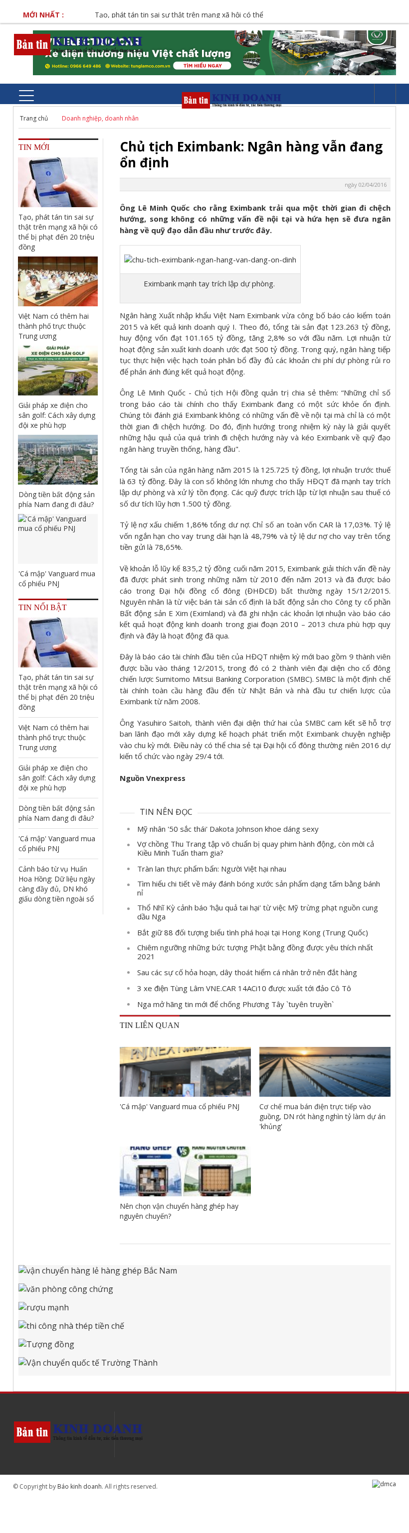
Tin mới (33, 147)
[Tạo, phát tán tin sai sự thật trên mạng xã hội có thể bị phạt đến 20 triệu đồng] (58, 182)
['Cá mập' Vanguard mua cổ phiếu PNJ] (185, 1072)
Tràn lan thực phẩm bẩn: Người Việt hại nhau (211, 868)
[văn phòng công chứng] (204, 1292)
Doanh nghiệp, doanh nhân (100, 118)
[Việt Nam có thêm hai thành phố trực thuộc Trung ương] (58, 281)
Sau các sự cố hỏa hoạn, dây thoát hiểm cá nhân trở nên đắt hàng (247, 972)
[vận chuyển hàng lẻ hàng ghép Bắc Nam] (204, 1274)
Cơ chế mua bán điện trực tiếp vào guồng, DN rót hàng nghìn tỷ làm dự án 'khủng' (322, 1116)
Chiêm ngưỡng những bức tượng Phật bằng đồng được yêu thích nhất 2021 (255, 952)
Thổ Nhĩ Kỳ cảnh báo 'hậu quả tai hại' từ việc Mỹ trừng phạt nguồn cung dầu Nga (257, 912)
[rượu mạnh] (204, 1311)
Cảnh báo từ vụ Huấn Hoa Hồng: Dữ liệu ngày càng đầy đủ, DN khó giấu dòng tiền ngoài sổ (56, 883)
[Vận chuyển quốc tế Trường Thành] (204, 1366)
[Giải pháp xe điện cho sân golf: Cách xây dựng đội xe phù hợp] (58, 370)
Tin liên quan (150, 1025)
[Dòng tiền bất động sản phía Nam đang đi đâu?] (58, 460)
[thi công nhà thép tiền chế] (204, 1329)
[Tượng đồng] (204, 1348)
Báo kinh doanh (79, 1486)
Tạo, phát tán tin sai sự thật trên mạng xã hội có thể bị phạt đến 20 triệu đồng (208, 14)
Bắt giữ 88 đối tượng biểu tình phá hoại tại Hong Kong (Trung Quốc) (252, 932)
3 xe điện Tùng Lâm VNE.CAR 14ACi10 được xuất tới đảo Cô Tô (244, 988)
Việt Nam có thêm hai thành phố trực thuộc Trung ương (53, 326)
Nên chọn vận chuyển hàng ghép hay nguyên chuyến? (179, 1211)
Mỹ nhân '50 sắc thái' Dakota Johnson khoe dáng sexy (228, 828)
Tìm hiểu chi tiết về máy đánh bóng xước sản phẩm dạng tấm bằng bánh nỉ (258, 888)
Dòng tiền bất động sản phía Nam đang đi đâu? (56, 499)
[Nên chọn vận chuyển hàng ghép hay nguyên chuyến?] (185, 1171)
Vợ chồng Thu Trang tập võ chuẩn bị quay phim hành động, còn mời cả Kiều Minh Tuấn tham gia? (255, 848)
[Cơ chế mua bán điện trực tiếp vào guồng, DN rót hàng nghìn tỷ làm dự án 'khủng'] (325, 1072)
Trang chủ (34, 118)
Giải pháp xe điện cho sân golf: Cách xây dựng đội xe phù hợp (56, 415)
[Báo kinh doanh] (79, 44)
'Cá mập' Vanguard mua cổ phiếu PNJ (179, 1106)
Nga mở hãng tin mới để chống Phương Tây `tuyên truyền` (235, 1004)
